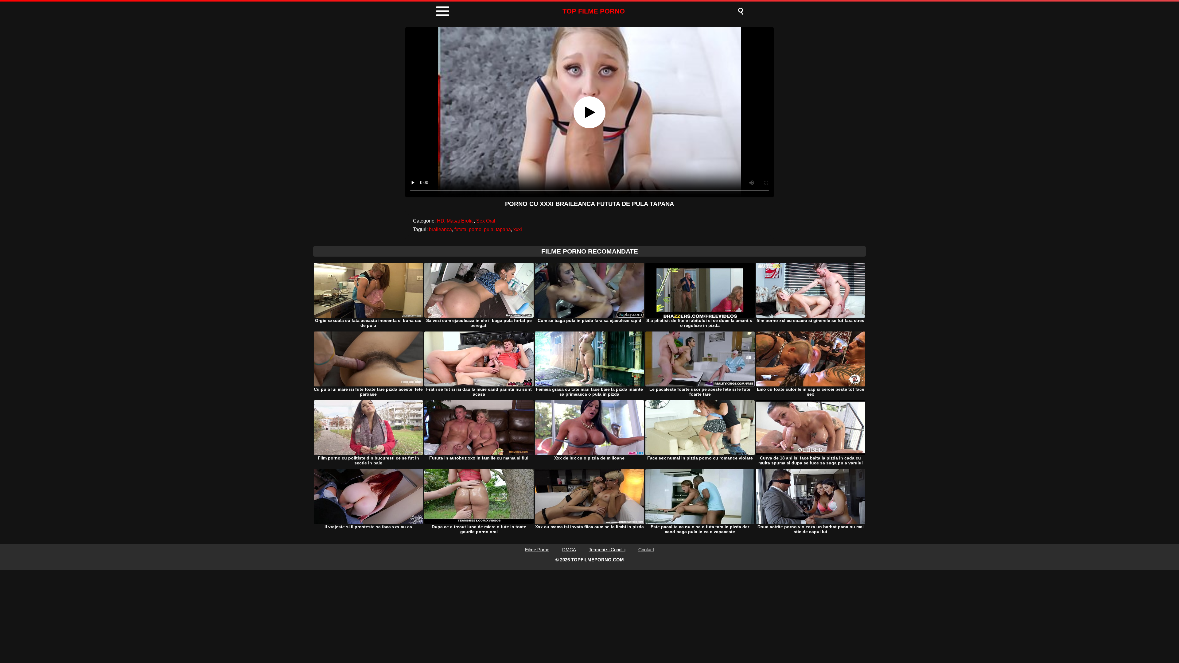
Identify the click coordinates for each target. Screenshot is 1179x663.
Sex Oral (485, 220)
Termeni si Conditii (607, 549)
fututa (460, 229)
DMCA (569, 549)
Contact (646, 549)
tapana (503, 229)
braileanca (440, 229)
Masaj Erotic (460, 220)
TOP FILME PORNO (593, 11)
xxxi (517, 229)
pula (488, 229)
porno (475, 229)
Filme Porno (537, 549)
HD (440, 220)
